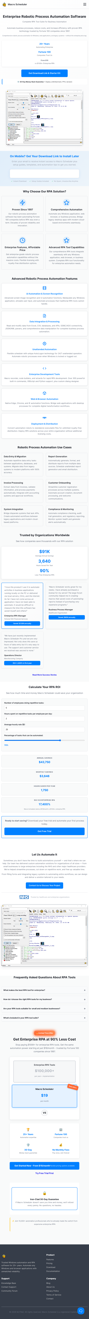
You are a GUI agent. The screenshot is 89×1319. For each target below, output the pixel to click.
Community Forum (9, 1291)
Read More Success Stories (44, 675)
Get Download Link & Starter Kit (44, 73)
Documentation (53, 1271)
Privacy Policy (52, 1291)
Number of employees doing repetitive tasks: (24, 703)
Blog (48, 1283)
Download (50, 1267)
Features (50, 1259)
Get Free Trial (44, 831)
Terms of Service (53, 1295)
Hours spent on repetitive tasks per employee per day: (28, 714)
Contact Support (8, 1287)
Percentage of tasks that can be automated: (23, 735)
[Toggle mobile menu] (84, 4)
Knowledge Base (8, 1283)
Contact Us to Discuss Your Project (44, 885)
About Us (50, 1287)
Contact (49, 1298)
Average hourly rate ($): (14, 724)
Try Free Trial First (44, 1173)
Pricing (49, 1263)
